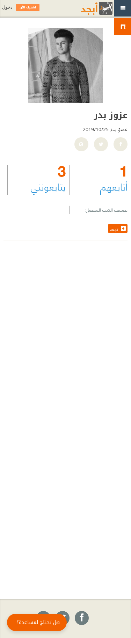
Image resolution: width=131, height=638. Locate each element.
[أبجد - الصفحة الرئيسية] (88, 8)
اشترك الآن (28, 7)
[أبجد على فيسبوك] (81, 618)
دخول (7, 7)
